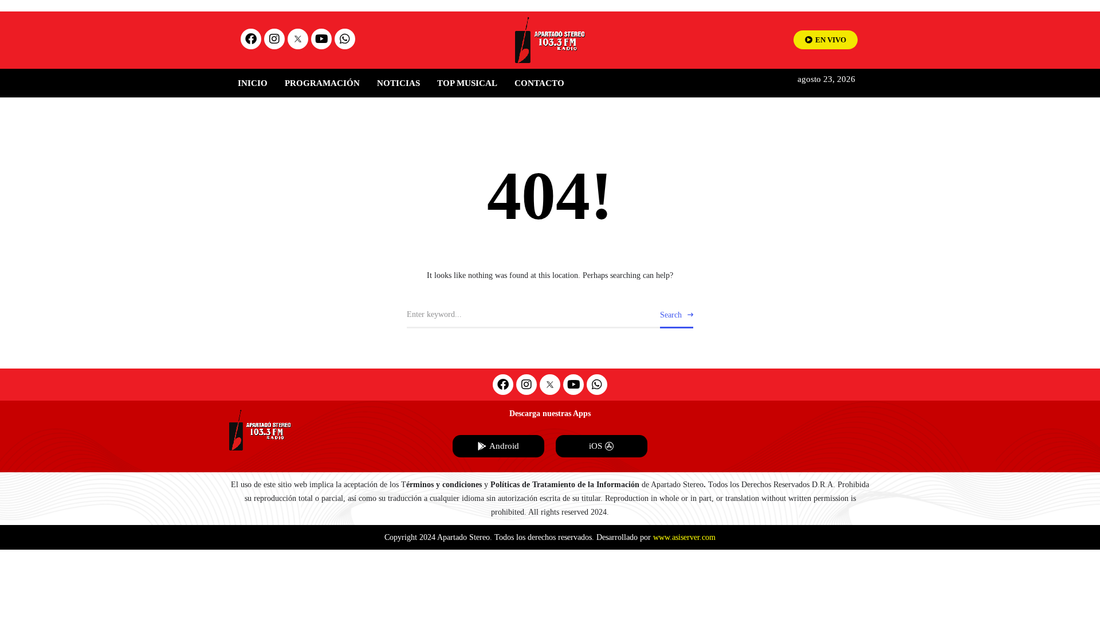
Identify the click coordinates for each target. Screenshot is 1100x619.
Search (671, 315)
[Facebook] (251, 39)
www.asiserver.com (684, 537)
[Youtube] (321, 39)
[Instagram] (274, 39)
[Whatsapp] (345, 39)
